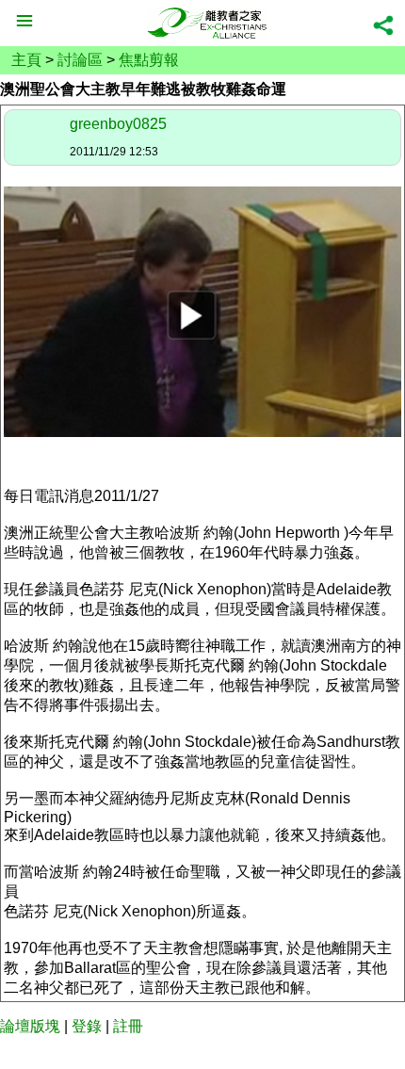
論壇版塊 (30, 1026)
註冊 (128, 1026)
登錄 (87, 1026)
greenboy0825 (118, 124)
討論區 (80, 60)
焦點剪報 (149, 60)
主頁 (26, 60)
